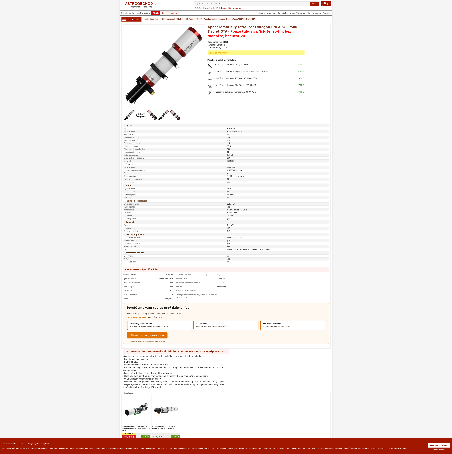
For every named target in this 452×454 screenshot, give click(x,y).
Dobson (223, 8)
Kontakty (262, 13)
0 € (328, 4)
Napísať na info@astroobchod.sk (147, 335)
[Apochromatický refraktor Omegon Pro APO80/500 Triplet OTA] (129, 115)
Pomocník (327, 13)
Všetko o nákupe (288, 13)
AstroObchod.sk (151, 19)
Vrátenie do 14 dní (303, 13)
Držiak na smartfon (234, 8)
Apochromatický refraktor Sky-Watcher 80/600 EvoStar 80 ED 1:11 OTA (136, 428)
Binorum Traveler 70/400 (211, 8)
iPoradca (139, 13)
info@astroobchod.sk (137, 317)
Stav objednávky (127, 13)
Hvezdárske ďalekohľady (172, 19)
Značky (147, 13)
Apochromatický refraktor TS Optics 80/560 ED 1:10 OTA (163, 427)
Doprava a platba (273, 13)
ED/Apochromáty (192, 19)
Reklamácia (316, 13)
